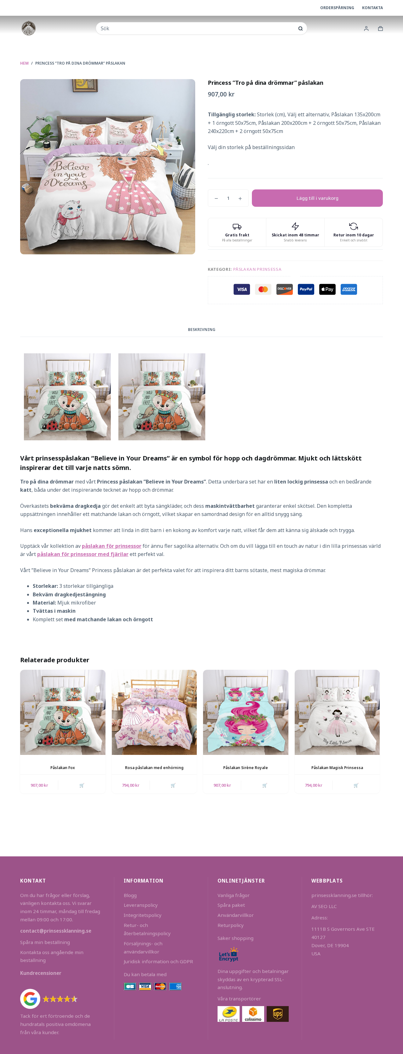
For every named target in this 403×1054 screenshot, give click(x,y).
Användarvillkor (236, 915)
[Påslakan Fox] (62, 712)
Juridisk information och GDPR (158, 961)
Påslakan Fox (62, 767)
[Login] (366, 28)
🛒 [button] (81, 785)
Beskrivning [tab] (201, 329)
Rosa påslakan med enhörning (154, 767)
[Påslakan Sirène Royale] (245, 712)
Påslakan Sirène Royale (245, 767)
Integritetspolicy (143, 915)
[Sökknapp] (300, 28)
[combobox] (197, 28)
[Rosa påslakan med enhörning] (154, 712)
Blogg (130, 895)
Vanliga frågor (234, 895)
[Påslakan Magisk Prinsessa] (337, 712)
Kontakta (372, 7)
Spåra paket (231, 905)
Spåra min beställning (45, 942)
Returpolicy (231, 925)
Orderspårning (337, 7)
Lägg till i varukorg (317, 198)
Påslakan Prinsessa (257, 269)
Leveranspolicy (141, 905)
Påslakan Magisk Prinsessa (337, 767)
